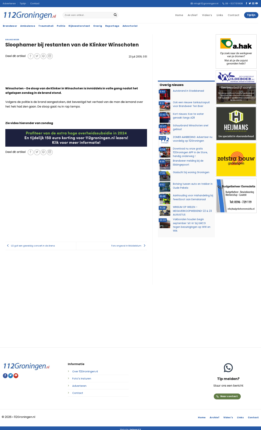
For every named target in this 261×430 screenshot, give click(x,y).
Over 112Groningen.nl (85, 371)
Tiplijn (23, 3)
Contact (34, 3)
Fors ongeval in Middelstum (126, 245)
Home (179, 15)
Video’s (207, 15)
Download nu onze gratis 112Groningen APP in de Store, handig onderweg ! (190, 152)
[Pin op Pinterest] (43, 56)
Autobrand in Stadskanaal (188, 91)
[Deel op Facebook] (31, 56)
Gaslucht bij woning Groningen (191, 172)
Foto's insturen (81, 378)
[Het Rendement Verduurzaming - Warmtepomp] (76, 138)
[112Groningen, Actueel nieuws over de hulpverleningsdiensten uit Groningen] (30, 15)
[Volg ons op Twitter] (250, 3)
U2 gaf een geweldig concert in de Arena (32, 245)
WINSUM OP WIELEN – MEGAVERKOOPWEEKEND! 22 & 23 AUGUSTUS (192, 210)
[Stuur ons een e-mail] (253, 3)
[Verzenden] (115, 15)
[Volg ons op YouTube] (256, 3)
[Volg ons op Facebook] (246, 3)
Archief (192, 15)
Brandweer (12, 39)
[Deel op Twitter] (37, 56)
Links (220, 15)
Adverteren (9, 3)
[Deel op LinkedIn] (50, 56)
